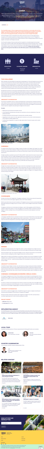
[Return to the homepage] (6, 433)
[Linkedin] (3, 444)
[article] (11, 318)
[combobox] (41, 448)
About (2, 436)
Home (20, 6)
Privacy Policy (23, 438)
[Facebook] (5, 444)
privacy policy (12, 447)
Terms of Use (23, 440)
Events (2, 440)
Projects (24, 6)
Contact (22, 436)
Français (40, 448)
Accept (40, 446)
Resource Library (3, 438)
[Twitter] (1, 444)
